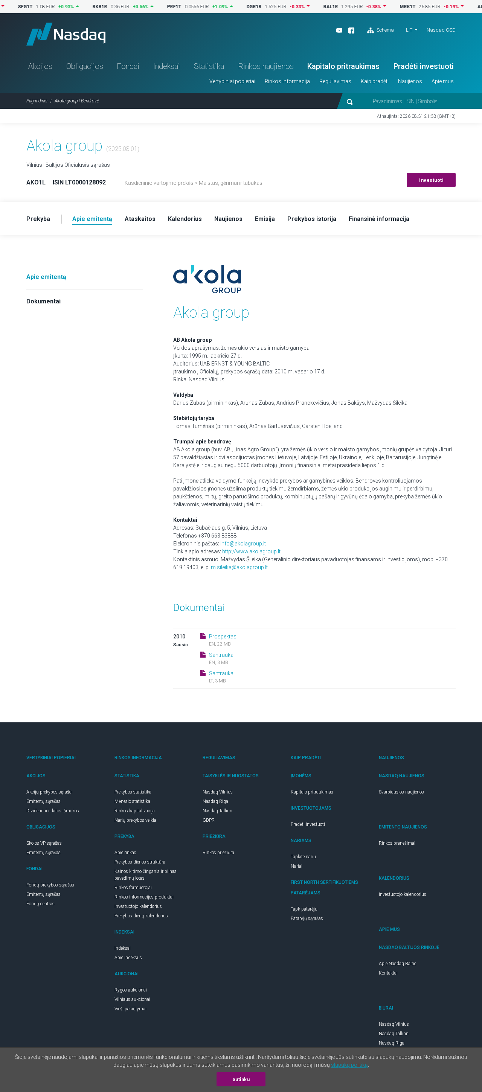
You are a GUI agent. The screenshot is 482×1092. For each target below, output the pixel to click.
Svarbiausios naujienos (401, 792)
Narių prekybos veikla (135, 820)
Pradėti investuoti (424, 66)
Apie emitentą (46, 276)
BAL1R (314, 6)
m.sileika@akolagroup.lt (239, 567)
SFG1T (8, 6)
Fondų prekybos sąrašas (50, 885)
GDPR (209, 820)
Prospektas (222, 637)
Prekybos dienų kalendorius (141, 915)
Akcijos (40, 66)
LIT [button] (409, 30)
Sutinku (241, 1079)
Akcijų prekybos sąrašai (49, 792)
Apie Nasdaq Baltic (397, 963)
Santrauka (221, 655)
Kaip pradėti (375, 81)
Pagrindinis (36, 101)
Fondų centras (40, 903)
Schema (384, 30)
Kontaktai (388, 973)
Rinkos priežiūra (218, 852)
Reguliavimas (335, 81)
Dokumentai (43, 301)
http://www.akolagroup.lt (251, 551)
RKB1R (83, 6)
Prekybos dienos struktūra (139, 862)
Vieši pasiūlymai (130, 1008)
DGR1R (237, 6)
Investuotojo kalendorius (138, 906)
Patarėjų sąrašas (307, 918)
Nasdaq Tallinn (217, 810)
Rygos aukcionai (130, 990)
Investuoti (431, 180)
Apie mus (443, 81)
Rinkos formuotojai (133, 887)
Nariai (296, 866)
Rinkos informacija (287, 81)
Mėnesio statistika (132, 801)
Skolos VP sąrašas (44, 843)
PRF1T (157, 6)
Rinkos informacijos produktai (144, 897)
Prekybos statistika (132, 792)
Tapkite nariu (303, 856)
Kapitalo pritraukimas (343, 66)
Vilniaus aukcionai (132, 999)
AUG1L (468, 6)
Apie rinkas (125, 852)
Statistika (209, 66)
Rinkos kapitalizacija (134, 810)
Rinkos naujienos (266, 66)
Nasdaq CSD (441, 30)
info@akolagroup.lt (243, 544)
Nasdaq (65, 34)
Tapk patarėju (304, 909)
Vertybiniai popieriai (232, 81)
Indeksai (166, 66)
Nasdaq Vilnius (218, 792)
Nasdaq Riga (215, 801)
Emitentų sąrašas (43, 801)
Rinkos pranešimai (397, 843)
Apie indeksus (128, 957)
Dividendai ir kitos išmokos (52, 810)
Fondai (128, 66)
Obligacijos (84, 66)
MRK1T (391, 6)
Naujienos (410, 81)
